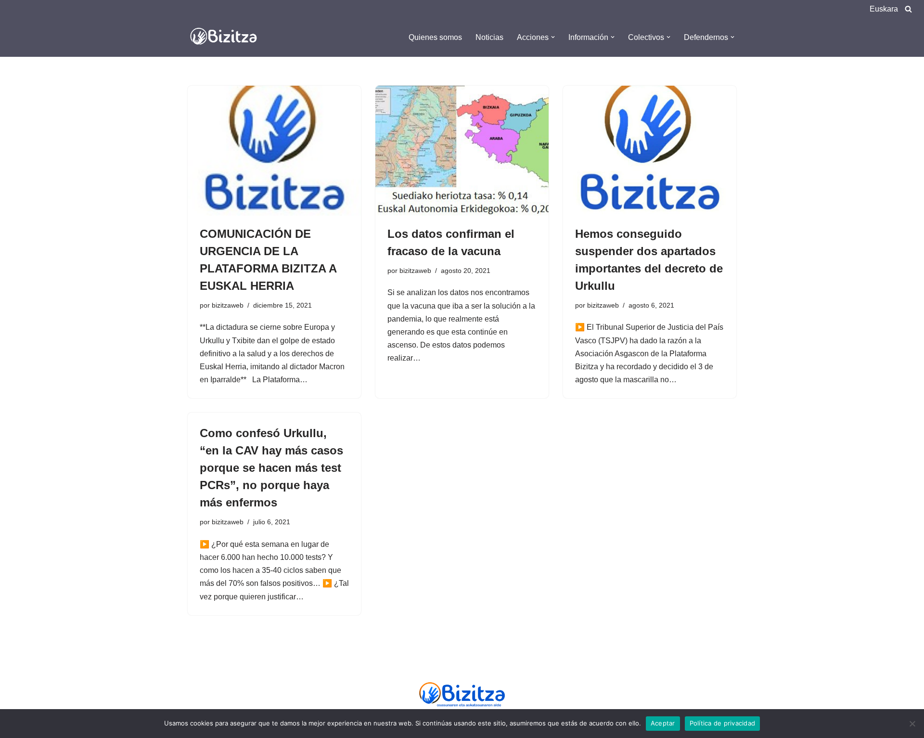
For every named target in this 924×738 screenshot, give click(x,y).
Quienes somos (435, 37)
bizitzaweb (228, 305)
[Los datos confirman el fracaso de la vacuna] (462, 151)
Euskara (884, 9)
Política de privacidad (723, 723)
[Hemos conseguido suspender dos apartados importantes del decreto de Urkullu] (649, 151)
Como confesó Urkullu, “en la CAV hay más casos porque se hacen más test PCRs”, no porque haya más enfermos (271, 468)
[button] (553, 37)
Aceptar (663, 723)
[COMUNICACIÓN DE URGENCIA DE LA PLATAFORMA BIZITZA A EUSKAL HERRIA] (274, 151)
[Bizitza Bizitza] (226, 37)
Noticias (489, 37)
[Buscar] (908, 9)
